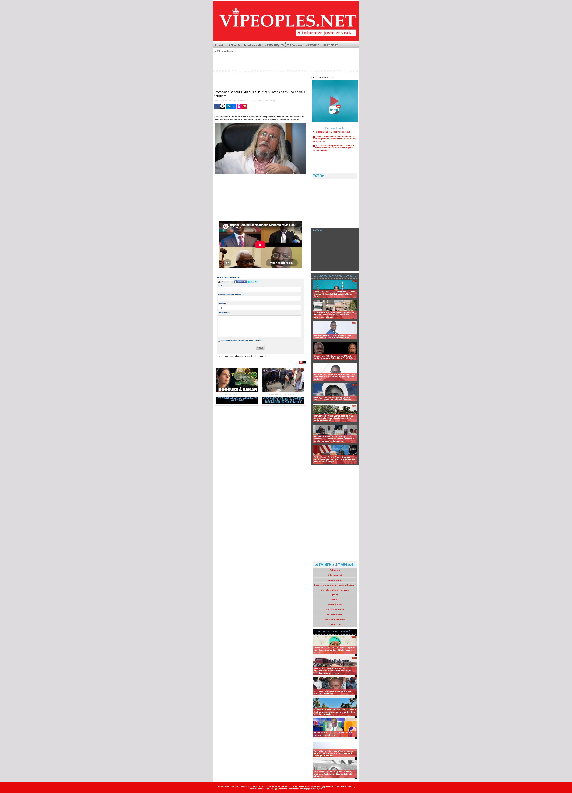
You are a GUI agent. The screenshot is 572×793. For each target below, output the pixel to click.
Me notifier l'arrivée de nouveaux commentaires (241, 340)
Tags (306, 789)
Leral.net (334, 599)
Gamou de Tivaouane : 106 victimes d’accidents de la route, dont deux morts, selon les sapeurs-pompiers (333, 670)
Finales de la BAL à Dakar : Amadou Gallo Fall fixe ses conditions (333, 734)
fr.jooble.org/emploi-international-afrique (335, 585)
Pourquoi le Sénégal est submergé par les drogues (237, 399)
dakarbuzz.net (335, 575)
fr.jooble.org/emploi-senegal (335, 590)
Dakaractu (335, 570)
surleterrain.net (335, 614)
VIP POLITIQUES (274, 45)
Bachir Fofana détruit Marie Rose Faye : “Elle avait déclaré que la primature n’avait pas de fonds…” (334, 376)
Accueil (219, 45)
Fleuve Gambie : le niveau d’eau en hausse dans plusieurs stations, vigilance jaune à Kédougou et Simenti (333, 753)
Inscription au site (296, 789)
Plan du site (268, 789)
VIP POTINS (312, 45)
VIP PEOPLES (331, 45)
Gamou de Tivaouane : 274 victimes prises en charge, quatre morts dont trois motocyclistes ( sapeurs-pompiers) (283, 400)
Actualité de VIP (252, 45)
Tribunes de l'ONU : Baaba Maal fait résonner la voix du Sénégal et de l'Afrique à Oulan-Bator (334, 294)
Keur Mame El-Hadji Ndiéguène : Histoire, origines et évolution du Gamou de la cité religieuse (333, 774)
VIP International (224, 51)
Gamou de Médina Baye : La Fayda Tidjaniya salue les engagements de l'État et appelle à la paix (334, 650)
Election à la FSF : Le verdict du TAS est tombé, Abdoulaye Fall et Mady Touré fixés (333, 357)
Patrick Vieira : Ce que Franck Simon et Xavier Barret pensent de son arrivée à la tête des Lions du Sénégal (334, 459)
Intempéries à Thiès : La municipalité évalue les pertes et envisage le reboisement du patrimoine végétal (334, 418)
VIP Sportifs (233, 45)
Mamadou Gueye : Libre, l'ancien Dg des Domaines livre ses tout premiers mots (332, 336)
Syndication (282, 789)
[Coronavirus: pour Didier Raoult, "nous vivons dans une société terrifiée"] (260, 124)
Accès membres (256, 789)
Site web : (222, 304)
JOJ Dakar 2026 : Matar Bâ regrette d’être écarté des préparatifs (332, 692)
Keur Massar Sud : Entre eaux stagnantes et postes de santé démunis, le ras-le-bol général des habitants (334, 314)
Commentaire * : (224, 313)
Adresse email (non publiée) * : (231, 295)
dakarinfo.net (335, 580)
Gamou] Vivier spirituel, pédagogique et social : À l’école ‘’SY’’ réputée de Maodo (333, 398)
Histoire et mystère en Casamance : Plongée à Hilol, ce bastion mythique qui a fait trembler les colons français (335, 712)
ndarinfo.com (335, 604)
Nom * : (221, 286)
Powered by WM (315, 789)
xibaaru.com (335, 624)
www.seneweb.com (335, 619)
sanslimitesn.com (335, 609)
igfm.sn (335, 595)
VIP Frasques (294, 45)
